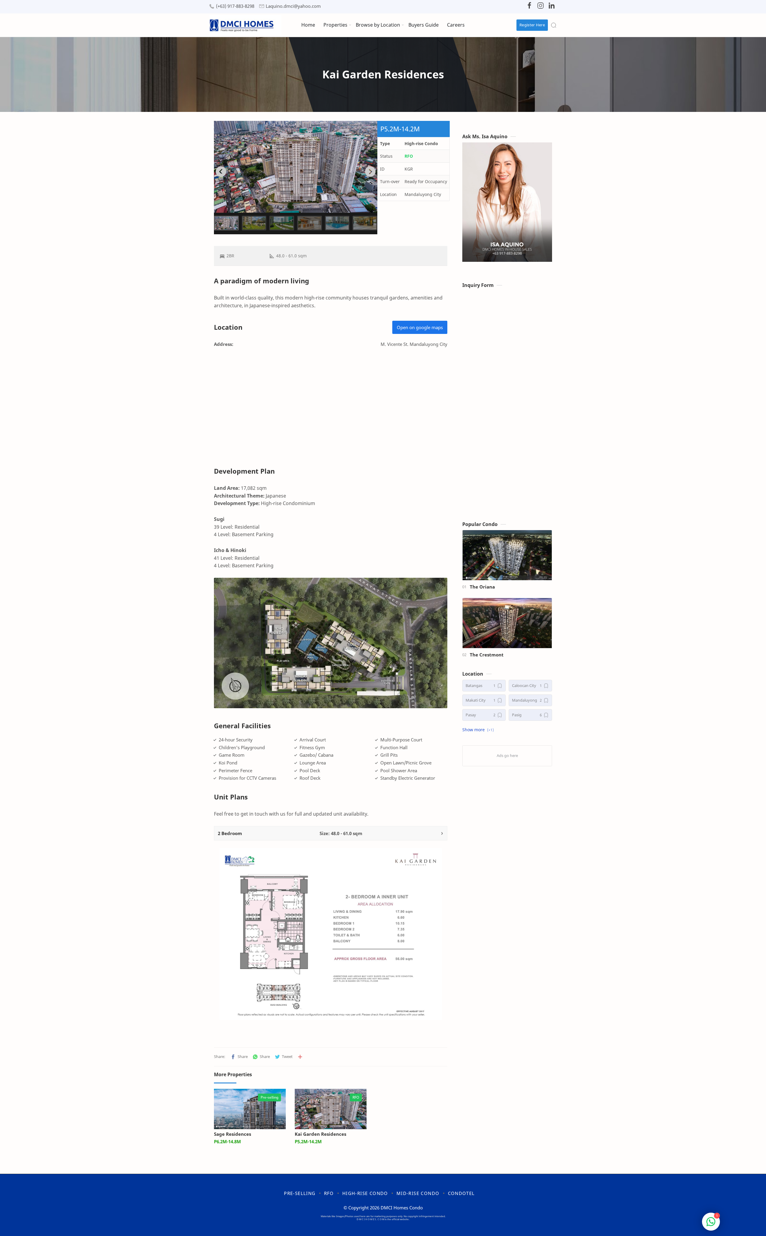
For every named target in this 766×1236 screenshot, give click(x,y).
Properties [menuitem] (335, 25)
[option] (295, 167)
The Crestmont (487, 655)
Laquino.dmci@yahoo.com (293, 6)
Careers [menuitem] (456, 25)
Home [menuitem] (308, 25)
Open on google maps (420, 327)
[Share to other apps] (300, 1056)
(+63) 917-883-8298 (235, 6)
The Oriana (482, 587)
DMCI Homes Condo (402, 1208)
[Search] (553, 25)
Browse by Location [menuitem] (378, 25)
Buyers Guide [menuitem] (423, 25)
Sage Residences (232, 1134)
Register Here (532, 25)
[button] (239, 1057)
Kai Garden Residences (320, 1134)
